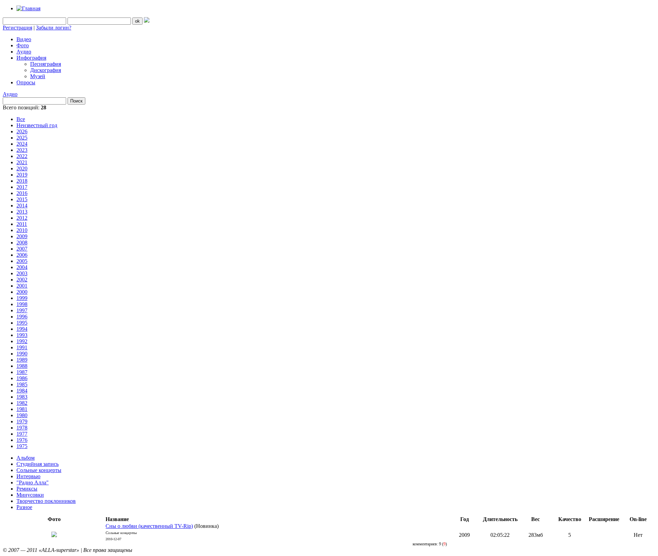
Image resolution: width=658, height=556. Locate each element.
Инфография (31, 58)
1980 (21, 415)
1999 (21, 298)
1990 (21, 353)
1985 (21, 384)
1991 (21, 347)
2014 (21, 205)
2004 (21, 267)
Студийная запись (37, 464)
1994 (21, 329)
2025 (21, 138)
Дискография (45, 70)
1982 (21, 403)
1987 (21, 372)
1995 (21, 323)
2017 (21, 187)
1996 (21, 316)
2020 (21, 168)
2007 (21, 249)
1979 (21, 421)
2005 (21, 261)
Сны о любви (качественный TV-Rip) (149, 526)
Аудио (23, 52)
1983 (21, 397)
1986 (21, 378)
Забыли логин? (53, 28)
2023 (21, 150)
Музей (37, 76)
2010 (21, 230)
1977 (21, 434)
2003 (21, 273)
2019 (21, 175)
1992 (21, 341)
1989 (21, 360)
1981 (21, 409)
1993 (21, 335)
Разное (24, 507)
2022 (21, 156)
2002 (21, 279)
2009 (21, 236)
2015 (21, 199)
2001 (21, 286)
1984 (21, 391)
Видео (23, 39)
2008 (21, 242)
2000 (21, 292)
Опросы (25, 82)
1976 (21, 440)
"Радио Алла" (32, 482)
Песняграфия (45, 64)
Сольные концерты (38, 470)
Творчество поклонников (46, 501)
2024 (21, 144)
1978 (21, 428)
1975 (21, 446)
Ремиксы (26, 489)
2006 (21, 255)
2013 (21, 212)
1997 (21, 310)
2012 (21, 218)
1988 (21, 366)
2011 (21, 224)
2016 (21, 193)
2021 (21, 162)
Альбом (25, 458)
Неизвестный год (36, 125)
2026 (21, 131)
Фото (22, 45)
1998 (21, 304)
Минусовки (30, 495)
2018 (21, 181)
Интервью (28, 476)
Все (20, 119)
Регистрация (17, 28)
